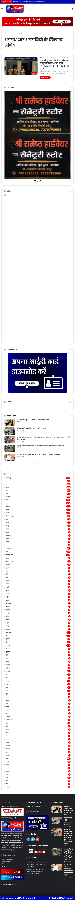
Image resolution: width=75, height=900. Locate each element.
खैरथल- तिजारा (10, 475)
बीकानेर (8, 468)
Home (8, 34)
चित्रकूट (8, 588)
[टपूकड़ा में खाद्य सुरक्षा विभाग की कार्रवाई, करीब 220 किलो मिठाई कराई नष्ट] (9, 407)
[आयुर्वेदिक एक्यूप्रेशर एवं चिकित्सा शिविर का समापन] (9, 381)
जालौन (7, 530)
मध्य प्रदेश (8, 640)
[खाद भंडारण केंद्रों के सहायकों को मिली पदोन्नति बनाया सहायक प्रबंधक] (9, 416)
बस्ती (7, 510)
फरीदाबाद (8, 617)
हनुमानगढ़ (8, 494)
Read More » (45, 77)
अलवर (7, 478)
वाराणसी (8, 536)
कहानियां (8, 746)
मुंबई (7, 685)
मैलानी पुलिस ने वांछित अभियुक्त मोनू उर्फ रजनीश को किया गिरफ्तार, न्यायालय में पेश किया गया (54, 64)
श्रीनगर (8, 598)
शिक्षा (7, 452)
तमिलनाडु (8, 707)
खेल (7, 736)
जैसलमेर (8, 491)
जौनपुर (7, 585)
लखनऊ (8, 523)
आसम (7, 691)
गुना (7, 653)
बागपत (7, 543)
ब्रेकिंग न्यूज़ (8, 437)
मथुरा (7, 556)
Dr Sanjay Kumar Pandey (48, 58)
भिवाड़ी (7, 471)
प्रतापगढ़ (8, 569)
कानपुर (7, 572)
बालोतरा (8, 465)
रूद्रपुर (8, 633)
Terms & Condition (7, 818)
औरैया (7, 549)
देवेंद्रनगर (8, 643)
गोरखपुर (8, 552)
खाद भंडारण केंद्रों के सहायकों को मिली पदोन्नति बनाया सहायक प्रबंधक (39, 413)
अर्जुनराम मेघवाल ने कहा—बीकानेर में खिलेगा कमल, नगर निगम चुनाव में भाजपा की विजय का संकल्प (68, 795)
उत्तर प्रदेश (8, 507)
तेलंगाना (7, 701)
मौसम (7, 742)
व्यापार (7, 720)
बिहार (7, 695)
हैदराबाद (8, 704)
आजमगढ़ (8, 578)
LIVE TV (8, 443)
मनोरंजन (8, 727)
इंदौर (7, 672)
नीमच (7, 649)
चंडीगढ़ (7, 614)
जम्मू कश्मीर (8, 591)
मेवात (7, 504)
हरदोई (7, 546)
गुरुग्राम (8, 611)
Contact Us (4, 825)
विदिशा (7, 659)
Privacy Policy (5, 820)
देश (6, 440)
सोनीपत (8, 627)
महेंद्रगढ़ (8, 604)
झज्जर (7, 620)
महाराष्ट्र (8, 711)
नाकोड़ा (7, 501)
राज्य (7, 458)
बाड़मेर (7, 488)
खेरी (7, 533)
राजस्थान (8, 462)
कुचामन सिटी (9, 497)
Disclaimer (4, 822)
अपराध (7, 446)
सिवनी (7, 662)
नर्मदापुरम (8, 675)
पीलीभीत (8, 565)
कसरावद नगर (9, 678)
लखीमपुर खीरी (9, 514)
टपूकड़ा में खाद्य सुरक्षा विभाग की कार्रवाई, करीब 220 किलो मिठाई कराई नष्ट (40, 405)
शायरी (7, 733)
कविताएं (7, 730)
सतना (7, 666)
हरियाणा (7, 601)
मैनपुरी (7, 581)
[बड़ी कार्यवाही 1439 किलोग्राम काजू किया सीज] (9, 390)
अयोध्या (7, 575)
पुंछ (6, 594)
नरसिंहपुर (8, 669)
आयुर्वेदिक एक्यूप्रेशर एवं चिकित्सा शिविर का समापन (33, 378)
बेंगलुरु (7, 698)
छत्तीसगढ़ (8, 714)
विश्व (7, 739)
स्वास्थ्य (7, 717)
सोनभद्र (8, 517)
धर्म (6, 449)
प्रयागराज (8, 526)
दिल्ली (7, 682)
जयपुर (7, 481)
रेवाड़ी (7, 607)
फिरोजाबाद (8, 562)
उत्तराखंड (8, 630)
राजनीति (8, 455)
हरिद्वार (7, 636)
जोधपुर (7, 484)
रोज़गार (7, 723)
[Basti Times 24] (15, 9)
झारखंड (7, 688)
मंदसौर (7, 656)
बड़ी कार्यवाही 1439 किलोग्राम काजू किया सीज (31, 387)
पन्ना (7, 646)
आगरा (7, 559)
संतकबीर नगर (9, 520)
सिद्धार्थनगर (8, 539)
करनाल (8, 624)
